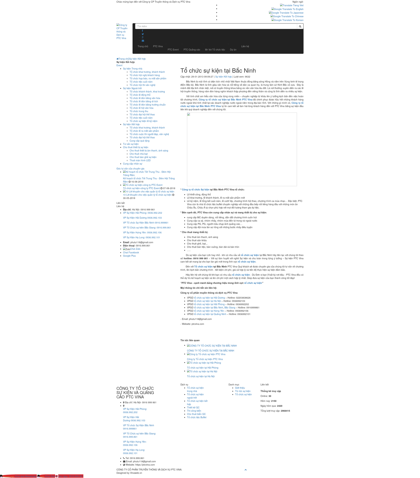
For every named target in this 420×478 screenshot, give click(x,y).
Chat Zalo (135, 248)
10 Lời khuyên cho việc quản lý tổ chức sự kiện (147, 194)
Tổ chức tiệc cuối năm (141, 81)
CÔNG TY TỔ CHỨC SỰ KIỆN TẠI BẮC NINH (210, 350)
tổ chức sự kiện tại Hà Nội (207, 300)
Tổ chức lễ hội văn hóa (141, 107)
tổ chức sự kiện (250, 255)
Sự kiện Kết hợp (137, 58)
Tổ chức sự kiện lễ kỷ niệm (144, 121)
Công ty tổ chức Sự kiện (195, 189)
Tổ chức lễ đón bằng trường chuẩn (148, 104)
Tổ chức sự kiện (203, 266)
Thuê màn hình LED (140, 160)
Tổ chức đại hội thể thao (142, 114)
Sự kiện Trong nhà (132, 68)
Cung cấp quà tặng (139, 140)
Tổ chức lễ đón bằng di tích (144, 101)
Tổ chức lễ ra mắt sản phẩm (144, 130)
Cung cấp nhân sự (132, 163)
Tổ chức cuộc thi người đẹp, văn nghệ (149, 134)
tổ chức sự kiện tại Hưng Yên (209, 310)
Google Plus (129, 255)
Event (119, 65)
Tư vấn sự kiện (131, 144)
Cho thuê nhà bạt (139, 153)
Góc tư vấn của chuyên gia (130, 168)
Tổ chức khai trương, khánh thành (147, 71)
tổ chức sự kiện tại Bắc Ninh (208, 307)
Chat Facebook (131, 252)
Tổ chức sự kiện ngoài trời (195, 396)
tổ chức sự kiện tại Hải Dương (209, 297)
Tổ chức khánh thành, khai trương (147, 91)
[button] (173, 49)
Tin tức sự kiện (243, 391)
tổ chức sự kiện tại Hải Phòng (209, 304)
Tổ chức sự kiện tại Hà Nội (201, 376)
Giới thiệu (240, 387)
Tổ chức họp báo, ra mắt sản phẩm (148, 78)
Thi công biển (194, 410)
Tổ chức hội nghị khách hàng (145, 75)
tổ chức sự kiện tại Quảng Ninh (210, 314)
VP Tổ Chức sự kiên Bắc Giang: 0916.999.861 (147, 227)
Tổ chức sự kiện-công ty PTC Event (141, 188)
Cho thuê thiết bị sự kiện (135, 147)
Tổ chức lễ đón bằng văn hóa (145, 98)
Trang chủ (124, 58)
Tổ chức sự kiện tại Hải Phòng (202, 367)
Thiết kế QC (193, 407)
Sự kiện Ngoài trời (132, 88)
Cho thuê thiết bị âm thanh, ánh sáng (149, 150)
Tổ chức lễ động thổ (140, 94)
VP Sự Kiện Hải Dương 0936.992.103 (142, 217)
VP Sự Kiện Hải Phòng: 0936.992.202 (142, 212)
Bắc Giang (229, 307)
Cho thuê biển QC (196, 414)
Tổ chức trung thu (139, 111)
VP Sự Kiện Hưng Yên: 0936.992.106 (142, 232)
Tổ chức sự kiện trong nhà (195, 389)
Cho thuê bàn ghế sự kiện (143, 157)
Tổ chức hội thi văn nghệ (142, 85)
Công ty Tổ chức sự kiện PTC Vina (205, 359)
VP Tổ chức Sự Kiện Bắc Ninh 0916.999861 (145, 222)
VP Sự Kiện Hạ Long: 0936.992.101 (141, 237)
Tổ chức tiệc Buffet (196, 417)
